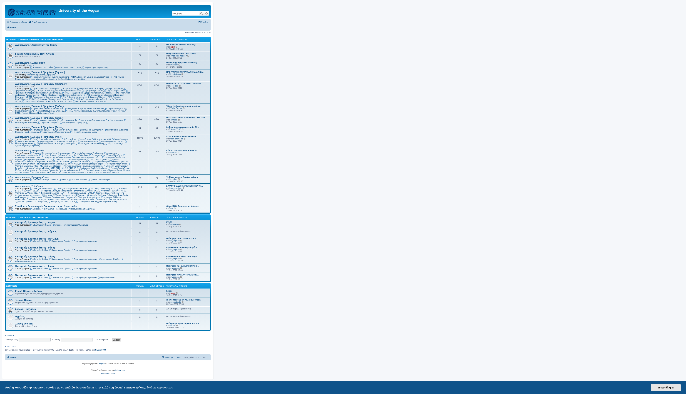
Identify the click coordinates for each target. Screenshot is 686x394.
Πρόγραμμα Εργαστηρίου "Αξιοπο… (183, 323)
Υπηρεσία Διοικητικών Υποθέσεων (88, 153)
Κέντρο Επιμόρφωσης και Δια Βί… (182, 150)
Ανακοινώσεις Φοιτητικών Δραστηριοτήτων (27, 217)
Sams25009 (100, 350)
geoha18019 (175, 302)
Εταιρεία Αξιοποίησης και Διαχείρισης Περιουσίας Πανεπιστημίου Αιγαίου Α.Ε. (50, 170)
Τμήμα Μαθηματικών (68, 120)
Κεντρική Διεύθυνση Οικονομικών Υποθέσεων (58, 164)
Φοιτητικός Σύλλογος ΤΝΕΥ (52, 193)
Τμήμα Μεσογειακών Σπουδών (50, 111)
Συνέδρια (36, 209)
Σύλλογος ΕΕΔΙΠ (31, 191)
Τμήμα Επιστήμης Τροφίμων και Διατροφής (51, 77)
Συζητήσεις (11, 286)
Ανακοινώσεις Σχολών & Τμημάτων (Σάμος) (39, 118)
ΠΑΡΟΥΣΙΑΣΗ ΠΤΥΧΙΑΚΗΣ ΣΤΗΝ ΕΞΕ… (184, 84)
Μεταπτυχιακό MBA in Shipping (91, 143)
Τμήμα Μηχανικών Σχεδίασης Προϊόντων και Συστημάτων (78, 130)
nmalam (30, 65)
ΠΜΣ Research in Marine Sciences (90, 101)
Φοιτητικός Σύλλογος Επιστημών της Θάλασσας (64, 195)
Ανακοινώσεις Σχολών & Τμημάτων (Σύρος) (39, 127)
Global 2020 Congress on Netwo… (182, 206)
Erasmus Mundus (79, 180)
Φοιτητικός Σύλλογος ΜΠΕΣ (114, 191)
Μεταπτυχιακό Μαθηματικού (93, 120)
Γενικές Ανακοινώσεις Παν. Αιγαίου (34, 54)
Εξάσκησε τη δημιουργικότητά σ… (182, 247)
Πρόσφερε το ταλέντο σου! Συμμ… (182, 275)
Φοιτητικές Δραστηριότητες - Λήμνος (35, 231)
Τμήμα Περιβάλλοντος (116, 91)
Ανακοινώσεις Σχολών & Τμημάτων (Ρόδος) (39, 106)
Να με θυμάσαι (102, 340)
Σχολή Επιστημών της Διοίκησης (46, 139)
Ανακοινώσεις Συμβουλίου (30, 62)
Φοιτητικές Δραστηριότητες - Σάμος (35, 256)
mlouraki (174, 65)
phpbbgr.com (119, 370)
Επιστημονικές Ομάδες (110, 259)
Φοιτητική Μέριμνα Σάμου (92, 164)
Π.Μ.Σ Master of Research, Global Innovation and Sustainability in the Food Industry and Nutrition (70, 78)
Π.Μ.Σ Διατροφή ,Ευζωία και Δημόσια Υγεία (90, 77)
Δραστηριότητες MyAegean (85, 241)
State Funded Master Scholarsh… (182, 137)
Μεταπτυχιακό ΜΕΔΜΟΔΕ (112, 141)
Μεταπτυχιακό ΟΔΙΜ (89, 141)
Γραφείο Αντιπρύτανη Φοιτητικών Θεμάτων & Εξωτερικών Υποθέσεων (67, 160)
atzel (172, 47)
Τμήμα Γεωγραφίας (115, 88)
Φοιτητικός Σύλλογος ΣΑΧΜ (87, 191)
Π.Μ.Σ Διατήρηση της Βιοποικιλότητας (43, 97)
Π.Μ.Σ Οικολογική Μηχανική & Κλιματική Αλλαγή (84, 97)
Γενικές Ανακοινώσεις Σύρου (85, 132)
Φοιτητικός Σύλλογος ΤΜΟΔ (80, 193)
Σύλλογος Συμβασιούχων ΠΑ (103, 189)
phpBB (102, 364)
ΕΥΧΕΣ (169, 222)
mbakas (173, 179)
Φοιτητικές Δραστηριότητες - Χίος (34, 275)
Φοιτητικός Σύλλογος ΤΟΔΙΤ (63, 201)
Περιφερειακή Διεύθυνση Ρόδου (87, 157)
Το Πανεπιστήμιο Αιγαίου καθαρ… (182, 177)
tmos (172, 293)
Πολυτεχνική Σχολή (41, 130)
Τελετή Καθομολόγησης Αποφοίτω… (183, 106)
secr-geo (174, 86)
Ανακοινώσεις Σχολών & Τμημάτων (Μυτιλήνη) (41, 84)
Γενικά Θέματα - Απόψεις (29, 291)
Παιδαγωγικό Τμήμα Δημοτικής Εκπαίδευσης (85, 109)
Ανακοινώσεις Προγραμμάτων (32, 177)
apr (171, 208)
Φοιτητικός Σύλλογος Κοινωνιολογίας (84, 197)
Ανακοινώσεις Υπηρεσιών (29, 150)
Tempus (64, 180)
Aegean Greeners (108, 277)
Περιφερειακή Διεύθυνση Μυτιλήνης (107, 155)
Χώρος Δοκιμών (24, 323)
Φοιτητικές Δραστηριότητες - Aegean (35, 222)
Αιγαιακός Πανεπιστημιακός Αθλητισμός (71, 225)
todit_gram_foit (176, 139)
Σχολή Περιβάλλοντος (93, 91)
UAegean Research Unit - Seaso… (182, 54)
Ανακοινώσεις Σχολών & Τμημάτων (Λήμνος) (40, 72)
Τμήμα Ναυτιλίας (121, 139)
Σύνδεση (9, 335)
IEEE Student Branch (42, 225)
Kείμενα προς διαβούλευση (96, 67)
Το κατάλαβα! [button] (666, 387)
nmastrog (174, 224)
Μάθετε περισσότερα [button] (160, 387)
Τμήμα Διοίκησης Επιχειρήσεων (77, 139)
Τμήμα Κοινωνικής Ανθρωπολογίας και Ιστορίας (83, 88)
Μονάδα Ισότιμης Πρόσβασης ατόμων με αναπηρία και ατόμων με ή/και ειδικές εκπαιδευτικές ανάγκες (75, 172)
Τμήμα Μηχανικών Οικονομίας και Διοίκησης (58, 141)
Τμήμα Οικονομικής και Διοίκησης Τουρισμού (55, 143)
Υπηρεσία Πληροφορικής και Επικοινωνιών (51, 153)
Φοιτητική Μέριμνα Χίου (117, 164)
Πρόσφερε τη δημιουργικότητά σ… (182, 266)
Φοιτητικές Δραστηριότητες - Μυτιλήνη (37, 238)
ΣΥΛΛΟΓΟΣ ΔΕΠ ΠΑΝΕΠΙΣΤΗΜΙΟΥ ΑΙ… (184, 186)
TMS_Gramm (176, 108)
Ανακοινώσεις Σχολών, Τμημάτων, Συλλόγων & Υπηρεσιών (34, 40)
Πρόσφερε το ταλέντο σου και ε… (182, 238)
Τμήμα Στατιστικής (115, 120)
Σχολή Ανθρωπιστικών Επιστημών (48, 109)
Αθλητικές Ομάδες (40, 241)
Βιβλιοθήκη (83, 155)
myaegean (175, 241)
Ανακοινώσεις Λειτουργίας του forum (36, 45)
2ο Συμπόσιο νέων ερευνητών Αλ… (182, 127)
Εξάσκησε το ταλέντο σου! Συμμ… (182, 256)
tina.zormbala (176, 188)
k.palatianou (41, 75)
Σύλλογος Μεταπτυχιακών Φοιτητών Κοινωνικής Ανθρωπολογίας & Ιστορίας (62, 199)
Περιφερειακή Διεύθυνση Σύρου (38, 159)
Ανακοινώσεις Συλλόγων (29, 186)
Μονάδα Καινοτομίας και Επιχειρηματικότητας (83, 166)
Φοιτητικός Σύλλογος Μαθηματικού (57, 191)
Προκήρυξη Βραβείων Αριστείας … (182, 62)
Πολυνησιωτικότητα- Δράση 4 (45, 180)
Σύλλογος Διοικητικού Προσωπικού (71, 189)
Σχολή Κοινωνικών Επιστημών (46, 88)
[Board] (32, 11)
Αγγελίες (20, 316)
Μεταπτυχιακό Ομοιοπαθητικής (56, 132)
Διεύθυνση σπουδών (81, 162)
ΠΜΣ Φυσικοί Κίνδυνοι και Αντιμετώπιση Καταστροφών (48, 101)
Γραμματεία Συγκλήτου (99, 159)
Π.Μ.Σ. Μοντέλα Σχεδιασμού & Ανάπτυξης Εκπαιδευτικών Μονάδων (97, 111)
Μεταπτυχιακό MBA (102, 139)
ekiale (172, 325)
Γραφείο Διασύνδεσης (120, 168)
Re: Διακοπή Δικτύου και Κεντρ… (182, 45)
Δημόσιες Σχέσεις (49, 155)
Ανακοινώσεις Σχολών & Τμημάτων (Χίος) (38, 137)
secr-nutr (31, 75)
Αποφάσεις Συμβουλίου (43, 67)
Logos (169, 291)
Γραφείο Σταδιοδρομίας (51, 166)
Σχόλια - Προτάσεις (25, 309)
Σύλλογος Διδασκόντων (43, 189)
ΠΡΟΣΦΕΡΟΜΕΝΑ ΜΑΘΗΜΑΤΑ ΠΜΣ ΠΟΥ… (186, 118)
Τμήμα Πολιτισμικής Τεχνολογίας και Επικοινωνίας (59, 91)
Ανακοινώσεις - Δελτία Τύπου (68, 67)
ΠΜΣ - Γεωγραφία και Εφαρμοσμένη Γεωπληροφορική (87, 93)
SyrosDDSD (175, 129)
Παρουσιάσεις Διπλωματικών (82, 209)
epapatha (51, 75)
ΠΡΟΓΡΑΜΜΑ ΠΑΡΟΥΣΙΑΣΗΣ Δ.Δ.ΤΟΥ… (185, 72)
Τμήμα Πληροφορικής (50, 122)
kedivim (173, 152)
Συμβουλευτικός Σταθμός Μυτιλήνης (92, 168)
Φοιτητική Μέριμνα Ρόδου (38, 168)
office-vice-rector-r (178, 56)
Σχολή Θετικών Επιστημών (44, 120)
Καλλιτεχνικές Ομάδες (60, 241)
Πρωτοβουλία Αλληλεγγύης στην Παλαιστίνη (98, 201)
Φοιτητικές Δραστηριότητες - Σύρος (35, 266)
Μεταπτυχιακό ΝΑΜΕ (27, 141)
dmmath (173, 120)
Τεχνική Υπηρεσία (68, 155)
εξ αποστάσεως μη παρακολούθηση (183, 300)
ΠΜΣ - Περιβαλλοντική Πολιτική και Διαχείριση (62, 95)
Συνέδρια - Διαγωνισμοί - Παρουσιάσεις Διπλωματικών (46, 206)
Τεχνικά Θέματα (23, 300)
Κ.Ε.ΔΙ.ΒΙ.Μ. (68, 168)
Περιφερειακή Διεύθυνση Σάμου (57, 157)
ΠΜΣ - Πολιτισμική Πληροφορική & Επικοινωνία (52, 99)
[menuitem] (37, 22)
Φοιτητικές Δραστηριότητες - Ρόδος (35, 247)
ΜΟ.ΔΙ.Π (56, 168)
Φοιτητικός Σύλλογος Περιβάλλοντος (49, 197)
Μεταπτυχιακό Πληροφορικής (75, 122)
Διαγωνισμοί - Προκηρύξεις (55, 209)
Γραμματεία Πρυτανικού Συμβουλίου (71, 159)
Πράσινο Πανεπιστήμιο (100, 180)
